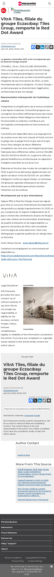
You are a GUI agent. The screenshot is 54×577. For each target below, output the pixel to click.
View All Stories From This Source (33, 500)
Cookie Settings (35, 561)
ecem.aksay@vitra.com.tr (36, 243)
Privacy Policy (18, 561)
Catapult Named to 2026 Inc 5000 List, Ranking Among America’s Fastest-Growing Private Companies (34, 482)
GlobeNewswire (8, 46)
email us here (24, 455)
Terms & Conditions (13, 558)
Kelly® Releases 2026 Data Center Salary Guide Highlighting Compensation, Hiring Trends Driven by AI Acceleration (34, 472)
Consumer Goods (32, 415)
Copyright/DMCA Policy (35, 558)
